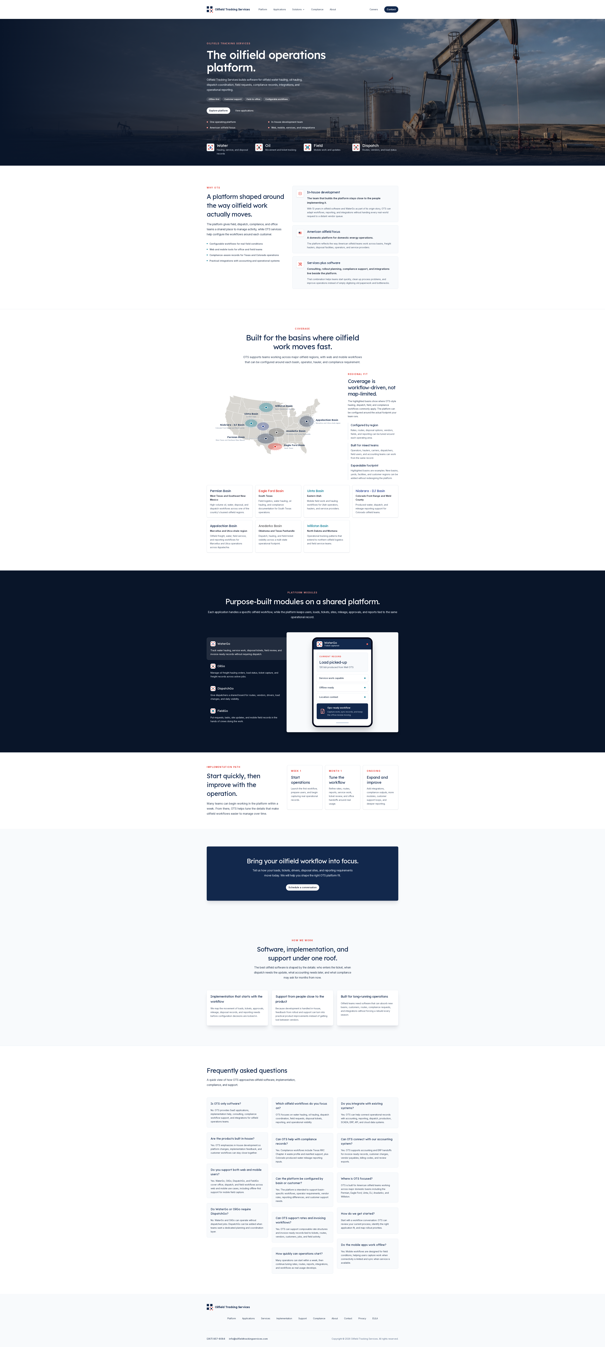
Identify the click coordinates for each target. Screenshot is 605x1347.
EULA (375, 1318)
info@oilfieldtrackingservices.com (248, 1338)
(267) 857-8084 (216, 1338)
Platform (263, 9)
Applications (279, 9)
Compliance (317, 9)
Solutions (297, 9)
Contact (348, 1318)
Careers (374, 9)
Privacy (362, 1318)
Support (302, 1318)
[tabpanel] (342, 682)
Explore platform (218, 110)
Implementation (284, 1318)
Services (265, 1318)
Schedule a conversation (302, 887)
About (333, 9)
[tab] (246, 643)
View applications (244, 110)
